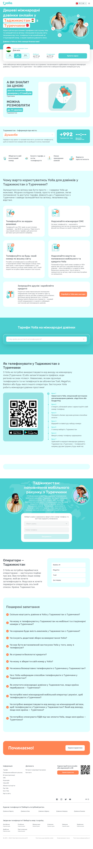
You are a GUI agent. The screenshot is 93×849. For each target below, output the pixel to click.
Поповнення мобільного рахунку (13, 772)
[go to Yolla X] (66, 799)
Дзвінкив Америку (62, 811)
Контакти (29, 772)
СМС (4, 778)
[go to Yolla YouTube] (70, 799)
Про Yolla (5, 788)
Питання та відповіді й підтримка (36, 770)
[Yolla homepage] (7, 3)
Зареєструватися (75, 748)
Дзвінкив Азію (25, 811)
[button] (81, 3)
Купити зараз (72, 56)
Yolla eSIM (6, 783)
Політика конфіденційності (81, 838)
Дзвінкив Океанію (79, 811)
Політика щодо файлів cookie (44, 838)
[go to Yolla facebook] (57, 799)
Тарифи (5, 770)
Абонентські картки (9, 785)
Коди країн (6, 780)
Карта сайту (7, 793)
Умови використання (63, 838)
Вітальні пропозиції (9, 775)
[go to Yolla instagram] (61, 799)
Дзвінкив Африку (44, 811)
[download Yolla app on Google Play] (31, 432)
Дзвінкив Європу (8, 811)
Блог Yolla (6, 791)
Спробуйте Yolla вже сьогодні (73, 294)
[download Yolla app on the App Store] (16, 432)
